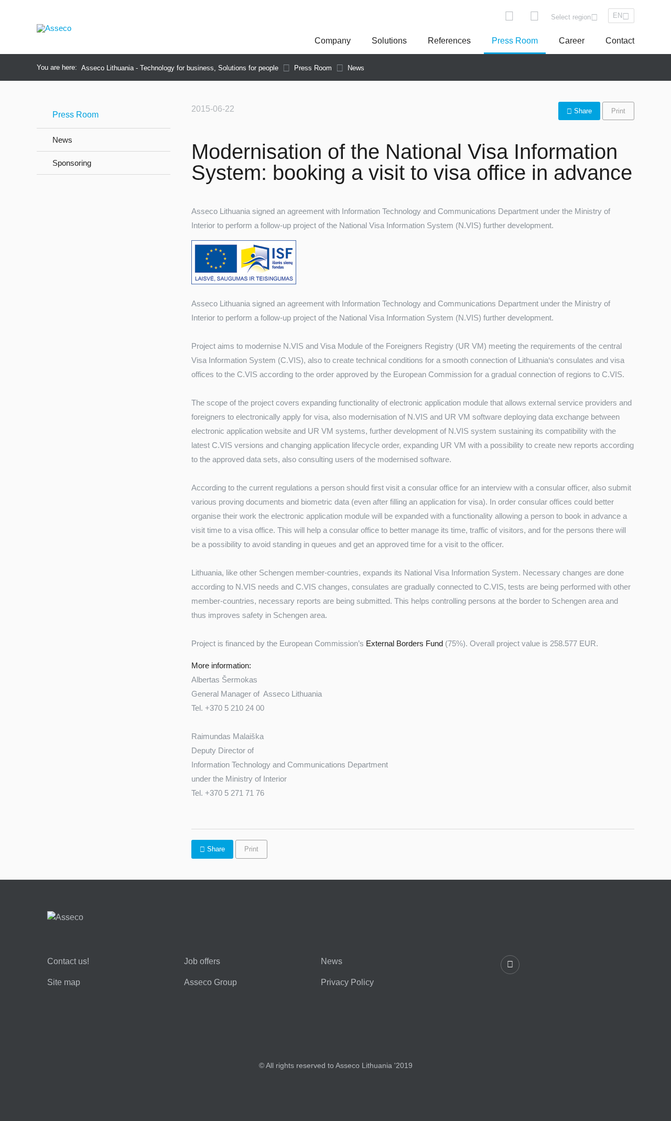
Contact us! (68, 961)
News (62, 139)
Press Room (515, 40)
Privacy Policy (347, 982)
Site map (63, 982)
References (449, 40)
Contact (619, 40)
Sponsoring (71, 162)
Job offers (202, 961)
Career (572, 40)
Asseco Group (210, 982)
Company (333, 40)
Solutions (389, 40)
